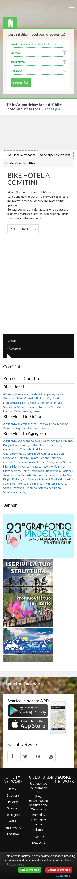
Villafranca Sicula (14, 492)
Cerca (17, 83)
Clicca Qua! (51, 108)
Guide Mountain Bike (20, 163)
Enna (52, 424)
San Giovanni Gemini (36, 479)
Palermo (8, 428)
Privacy (13, 802)
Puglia (58, 402)
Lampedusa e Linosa (31, 462)
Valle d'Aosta (22, 411)
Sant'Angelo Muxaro (52, 483)
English (37, 836)
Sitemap (13, 808)
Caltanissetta (27, 424)
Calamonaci (20, 445)
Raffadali (67, 470)
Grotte (44, 458)
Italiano (38, 830)
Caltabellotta (38, 445)
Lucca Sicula (63, 462)
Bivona (67, 440)
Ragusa (20, 428)
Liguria (56, 398)
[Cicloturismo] (12, 756)
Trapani (44, 428)
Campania (47, 394)
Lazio (47, 398)
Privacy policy (15, 864)
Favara (34, 458)
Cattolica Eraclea (52, 453)
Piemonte (46, 402)
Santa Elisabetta (62, 479)
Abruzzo (8, 394)
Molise (34, 402)
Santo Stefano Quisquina (20, 488)
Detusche (38, 842)
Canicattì (54, 449)
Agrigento (10, 424)
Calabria (34, 394)
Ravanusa (9, 475)
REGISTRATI (20, 229)
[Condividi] (8, 834)
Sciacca (43, 488)
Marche (23, 402)
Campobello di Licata (33, 449)
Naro (49, 466)
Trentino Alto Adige (51, 407)
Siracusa (32, 428)
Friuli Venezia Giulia (29, 398)
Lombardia (10, 402)
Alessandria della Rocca (33, 440)
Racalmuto (53, 470)
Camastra (55, 445)
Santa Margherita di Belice (20, 483)
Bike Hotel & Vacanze (21, 155)
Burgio (7, 445)
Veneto (38, 411)
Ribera (37, 475)
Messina (62, 424)
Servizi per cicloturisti (55, 155)
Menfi (7, 466)
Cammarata (10, 449)
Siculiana (55, 488)
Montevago (37, 466)
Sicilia (20, 407)
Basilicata (21, 394)
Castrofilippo (31, 453)
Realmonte (24, 475)
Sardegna (9, 407)
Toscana (31, 407)
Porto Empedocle (33, 470)
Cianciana (9, 458)
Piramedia (37, 815)
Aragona (56, 440)
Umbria (8, 411)
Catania (43, 424)
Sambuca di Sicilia (54, 475)
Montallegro (20, 466)
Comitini (22, 458)
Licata (49, 462)
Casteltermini (12, 453)
